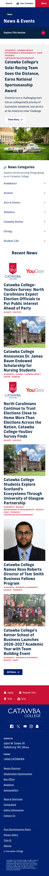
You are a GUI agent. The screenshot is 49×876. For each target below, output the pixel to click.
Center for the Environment (19, 58)
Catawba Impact (25, 50)
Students (9, 55)
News (9, 15)
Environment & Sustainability (20, 53)
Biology (20, 507)
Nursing (16, 377)
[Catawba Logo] (24, 713)
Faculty (8, 312)
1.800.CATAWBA (14, 759)
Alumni (19, 374)
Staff (39, 53)
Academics (10, 50)
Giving (7, 377)
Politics (17, 312)
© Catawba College (13, 851)
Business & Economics (27, 587)
